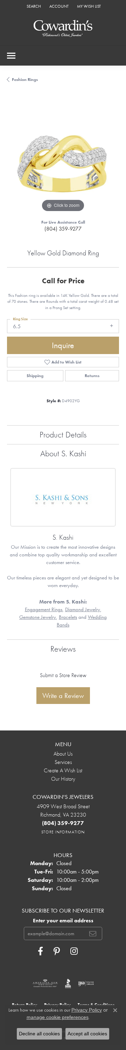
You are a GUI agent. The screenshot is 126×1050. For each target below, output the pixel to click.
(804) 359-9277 (63, 228)
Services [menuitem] (63, 762)
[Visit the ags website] (45, 983)
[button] (33, 6)
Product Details (63, 434)
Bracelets (68, 617)
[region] (63, 158)
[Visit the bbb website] (68, 983)
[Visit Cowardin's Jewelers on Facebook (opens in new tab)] (40, 951)
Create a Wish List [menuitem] (63, 770)
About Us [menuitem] (63, 753)
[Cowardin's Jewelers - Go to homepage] (63, 29)
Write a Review (63, 695)
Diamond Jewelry (82, 609)
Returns (92, 375)
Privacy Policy (86, 1010)
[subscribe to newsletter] (93, 933)
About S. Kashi (63, 453)
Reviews (63, 648)
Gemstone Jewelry (37, 617)
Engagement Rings (43, 609)
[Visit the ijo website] (86, 983)
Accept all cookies (87, 1033)
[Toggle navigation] (11, 56)
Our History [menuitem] (63, 778)
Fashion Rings (25, 79)
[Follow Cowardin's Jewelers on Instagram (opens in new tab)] (74, 951)
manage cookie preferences (58, 1017)
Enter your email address (63, 920)
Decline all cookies (39, 1033)
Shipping (35, 375)
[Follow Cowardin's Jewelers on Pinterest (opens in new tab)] (56, 951)
